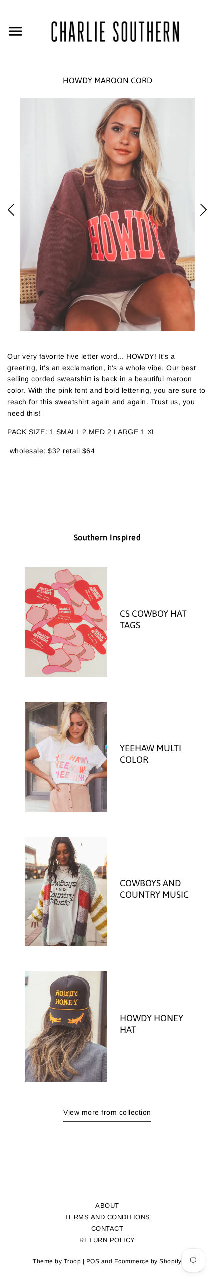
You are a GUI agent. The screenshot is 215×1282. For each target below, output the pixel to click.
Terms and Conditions (107, 1217)
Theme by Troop (57, 1261)
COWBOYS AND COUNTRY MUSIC (154, 889)
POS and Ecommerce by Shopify (134, 1261)
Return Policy (108, 1240)
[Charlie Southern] (115, 30)
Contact (108, 1228)
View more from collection (108, 1112)
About (108, 1205)
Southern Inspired (108, 537)
